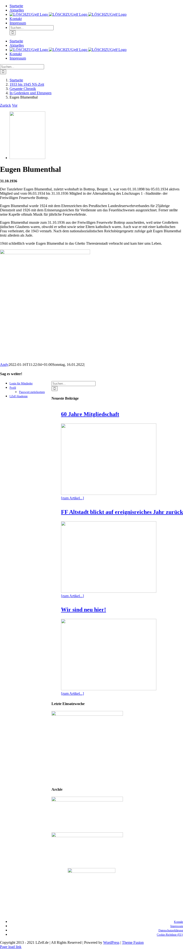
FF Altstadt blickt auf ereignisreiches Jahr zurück (122, 512)
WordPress (111, 942)
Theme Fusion (133, 942)
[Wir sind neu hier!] (108, 654)
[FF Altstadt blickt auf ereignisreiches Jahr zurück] (108, 557)
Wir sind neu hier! (83, 609)
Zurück (5, 105)
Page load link (10, 947)
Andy (4, 365)
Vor (14, 105)
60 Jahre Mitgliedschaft (90, 414)
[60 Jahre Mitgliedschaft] (108, 459)
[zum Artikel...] (72, 498)
